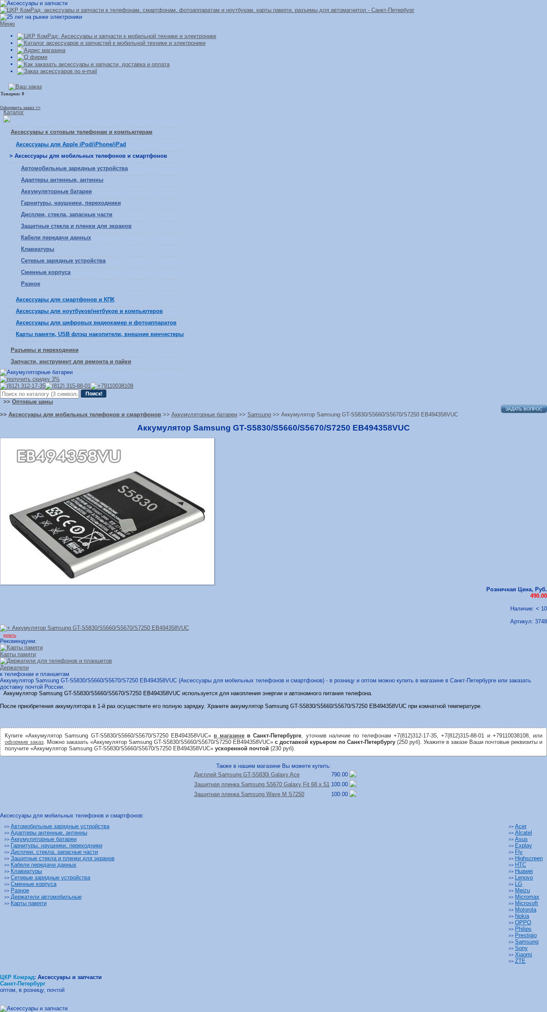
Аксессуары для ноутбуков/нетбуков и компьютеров (89, 311)
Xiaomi (523, 954)
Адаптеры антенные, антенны (62, 180)
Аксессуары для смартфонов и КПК (65, 299)
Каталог (13, 112)
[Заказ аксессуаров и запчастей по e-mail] (57, 71)
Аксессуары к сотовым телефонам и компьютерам (82, 132)
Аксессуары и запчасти (70, 977)
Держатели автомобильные (46, 897)
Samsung (526, 941)
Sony (521, 948)
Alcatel (523, 832)
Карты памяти (29, 903)
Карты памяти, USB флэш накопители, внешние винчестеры (100, 334)
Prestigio (526, 935)
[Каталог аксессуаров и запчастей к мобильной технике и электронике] (111, 43)
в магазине (229, 735)
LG (518, 884)
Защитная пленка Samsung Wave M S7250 (249, 794)
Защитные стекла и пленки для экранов (76, 226)
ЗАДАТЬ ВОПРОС (524, 409)
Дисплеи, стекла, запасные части (66, 214)
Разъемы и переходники (45, 350)
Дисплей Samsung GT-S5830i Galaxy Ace (247, 774)
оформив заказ (24, 742)
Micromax (527, 897)
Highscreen (529, 858)
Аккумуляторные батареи (56, 191)
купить (9, 635)
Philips (523, 929)
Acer (520, 826)
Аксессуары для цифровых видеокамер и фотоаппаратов (96, 322)
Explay (523, 845)
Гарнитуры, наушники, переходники (71, 203)
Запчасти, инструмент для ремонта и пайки (71, 361)
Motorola (525, 909)
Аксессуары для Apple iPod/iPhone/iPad (71, 144)
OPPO (523, 922)
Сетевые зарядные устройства (63, 260)
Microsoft (526, 903)
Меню (7, 24)
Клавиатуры (37, 249)
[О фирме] (32, 57)
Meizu (522, 890)
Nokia (522, 916)
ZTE (520, 961)
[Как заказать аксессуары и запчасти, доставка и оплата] (93, 64)
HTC (520, 865)
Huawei (524, 871)
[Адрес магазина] (41, 50)
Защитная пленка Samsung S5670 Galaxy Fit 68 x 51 (261, 784)
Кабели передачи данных (56, 237)
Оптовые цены (32, 401)
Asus (521, 839)
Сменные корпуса (46, 272)
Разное (30, 283)
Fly (519, 852)
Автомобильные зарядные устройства (74, 168)
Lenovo (524, 877)
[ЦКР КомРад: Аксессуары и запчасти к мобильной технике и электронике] (207, 10)
